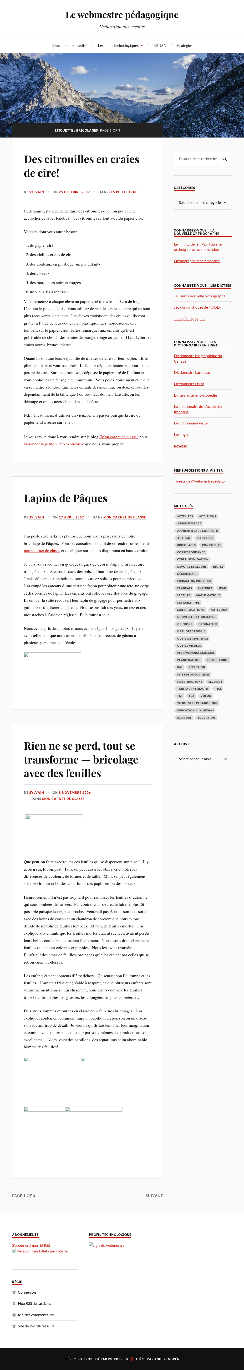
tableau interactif (193, 688)
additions (207, 516)
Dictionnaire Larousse (192, 372)
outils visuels (189, 645)
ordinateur (208, 624)
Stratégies (184, 45)
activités (185, 516)
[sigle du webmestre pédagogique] (106, 1245)
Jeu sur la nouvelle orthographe (199, 296)
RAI (180, 667)
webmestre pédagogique (197, 703)
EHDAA (159, 45)
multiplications (190, 609)
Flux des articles (34, 1303)
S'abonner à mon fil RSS (31, 1245)
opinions (184, 624)
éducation (206, 717)
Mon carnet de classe (124, 517)
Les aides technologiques (118, 45)
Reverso (180, 446)
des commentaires (36, 1314)
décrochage (187, 573)
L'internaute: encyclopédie (195, 395)
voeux (206, 695)
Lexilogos (181, 434)
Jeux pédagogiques (189, 318)
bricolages (186, 545)
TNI (180, 695)
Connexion (27, 1292)
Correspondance (191, 552)
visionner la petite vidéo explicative (54, 444)
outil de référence (192, 638)
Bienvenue (205, 537)
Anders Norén (166, 1359)
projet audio (218, 659)
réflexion (197, 667)
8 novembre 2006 (75, 792)
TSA (191, 695)
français (184, 588)
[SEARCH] (225, 159)
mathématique (208, 595)
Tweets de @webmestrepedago (199, 481)
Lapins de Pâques (65, 498)
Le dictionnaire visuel (191, 423)
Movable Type (188, 602)
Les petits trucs (124, 192)
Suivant (154, 1195)
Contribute (211, 545)
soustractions (189, 681)
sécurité (215, 681)
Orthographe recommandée (197, 260)
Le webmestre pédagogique (122, 14)
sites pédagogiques (193, 674)
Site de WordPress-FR (36, 1326)
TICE (218, 688)
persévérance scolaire (196, 652)
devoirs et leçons (192, 566)
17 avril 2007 (71, 517)
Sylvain (36, 192)
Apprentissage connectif (198, 530)
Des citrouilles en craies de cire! (81, 165)
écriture (184, 717)
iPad (222, 588)
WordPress (118, 1359)
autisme (184, 537)
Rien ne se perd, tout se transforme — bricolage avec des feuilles (81, 759)
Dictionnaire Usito (189, 383)
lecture (183, 595)
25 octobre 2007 (74, 192)
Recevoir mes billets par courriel (42, 1251)
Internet (205, 588)
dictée (218, 566)
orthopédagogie (191, 631)
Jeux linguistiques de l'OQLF (197, 307)
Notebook (219, 609)
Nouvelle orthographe (196, 616)
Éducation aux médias (69, 45)
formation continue (194, 580)
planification (189, 659)
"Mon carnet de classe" (118, 436)
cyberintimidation (192, 559)
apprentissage (189, 523)
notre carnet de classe (42, 550)
